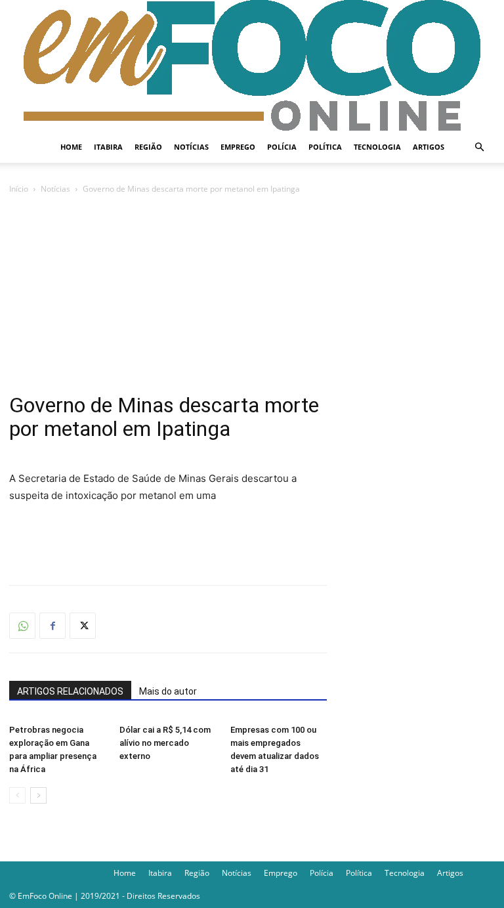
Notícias (191, 147)
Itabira (108, 147)
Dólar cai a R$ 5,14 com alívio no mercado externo (165, 743)
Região (148, 147)
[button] (479, 147)
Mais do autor (168, 691)
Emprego (237, 147)
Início (18, 188)
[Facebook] (52, 626)
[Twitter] (83, 626)
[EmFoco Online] (252, 65)
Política (325, 147)
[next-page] (38, 795)
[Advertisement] (252, 295)
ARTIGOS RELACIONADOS (70, 691)
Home (71, 147)
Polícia (282, 147)
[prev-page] (17, 795)
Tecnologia (377, 147)
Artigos (428, 147)
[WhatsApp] (22, 626)
